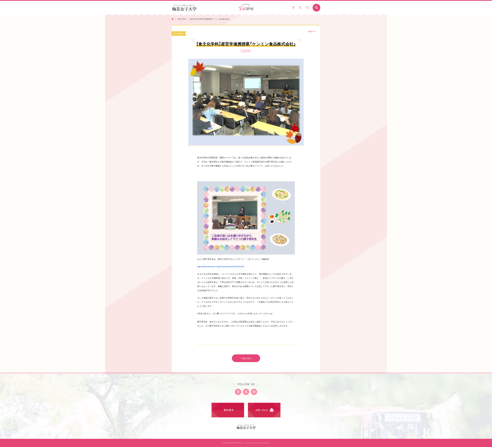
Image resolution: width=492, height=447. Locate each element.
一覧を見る (246, 358)
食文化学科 (182, 19)
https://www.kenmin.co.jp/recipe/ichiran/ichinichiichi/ (220, 266)
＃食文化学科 (246, 51)
